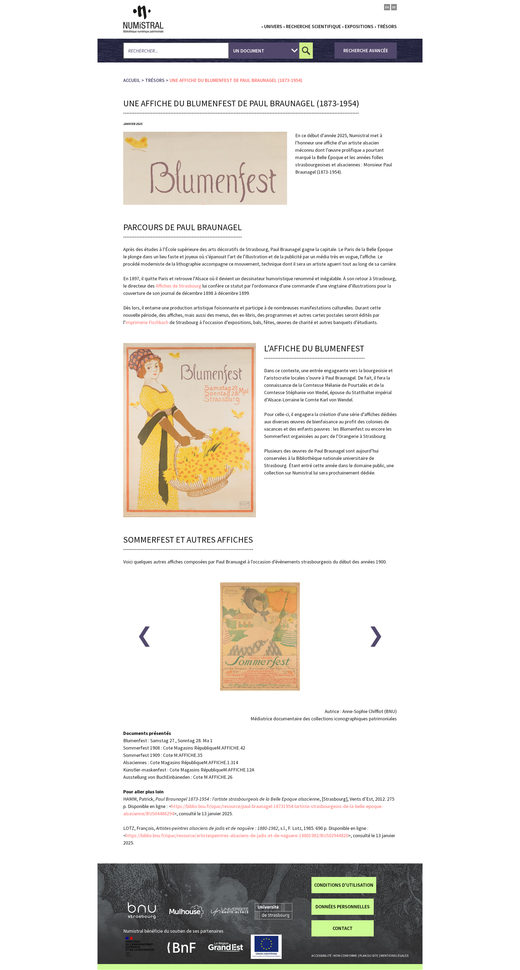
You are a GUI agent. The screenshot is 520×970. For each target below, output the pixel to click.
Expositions (359, 26)
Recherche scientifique (313, 26)
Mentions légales (394, 955)
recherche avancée (365, 50)
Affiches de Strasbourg (178, 286)
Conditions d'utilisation (343, 885)
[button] (144, 636)
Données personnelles (343, 906)
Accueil (131, 80)
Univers (273, 26)
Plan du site (368, 955)
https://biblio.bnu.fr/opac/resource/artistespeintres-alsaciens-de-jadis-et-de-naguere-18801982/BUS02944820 (237, 835)
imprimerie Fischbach (147, 322)
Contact (343, 928)
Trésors (387, 26)
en (387, 7)
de (394, 7)
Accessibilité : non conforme (334, 955)
